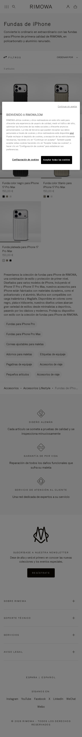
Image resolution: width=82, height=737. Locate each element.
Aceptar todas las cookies (56, 159)
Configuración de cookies (25, 159)
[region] (41, 136)
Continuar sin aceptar (67, 106)
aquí (72, 133)
